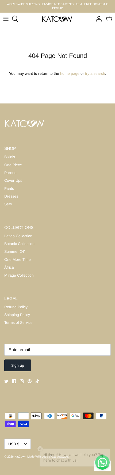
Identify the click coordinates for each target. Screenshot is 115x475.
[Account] (97, 19)
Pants (9, 188)
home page (69, 73)
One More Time (17, 259)
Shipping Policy (17, 315)
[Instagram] (22, 381)
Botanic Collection (19, 244)
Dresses (11, 196)
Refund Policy (16, 307)
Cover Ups (13, 180)
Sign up (17, 365)
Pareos (10, 172)
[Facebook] (14, 381)
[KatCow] (58, 19)
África (9, 267)
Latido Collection (18, 236)
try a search (95, 73)
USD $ (13, 444)
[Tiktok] (37, 381)
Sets (8, 204)
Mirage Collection (19, 275)
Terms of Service (18, 322)
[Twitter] (6, 381)
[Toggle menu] (6, 19)
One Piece (13, 165)
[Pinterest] (30, 381)
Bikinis (9, 157)
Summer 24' (14, 251)
